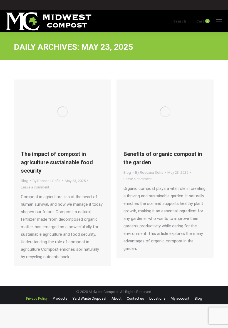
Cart (202, 21)
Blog (24, 181)
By (47, 181)
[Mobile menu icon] (218, 21)
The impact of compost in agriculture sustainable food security (57, 162)
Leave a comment (35, 187)
